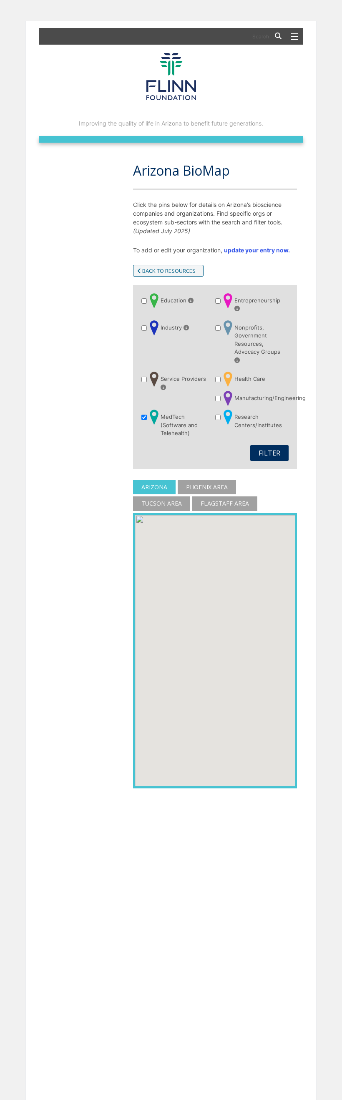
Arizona (154, 487)
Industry (172, 327)
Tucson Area (161, 503)
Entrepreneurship (257, 300)
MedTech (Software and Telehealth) (179, 424)
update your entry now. (257, 250)
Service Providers (183, 378)
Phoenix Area (207, 487)
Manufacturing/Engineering (258, 398)
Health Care (249, 378)
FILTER (269, 453)
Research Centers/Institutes (258, 420)
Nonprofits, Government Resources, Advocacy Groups (257, 339)
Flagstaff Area (225, 503)
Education (174, 300)
